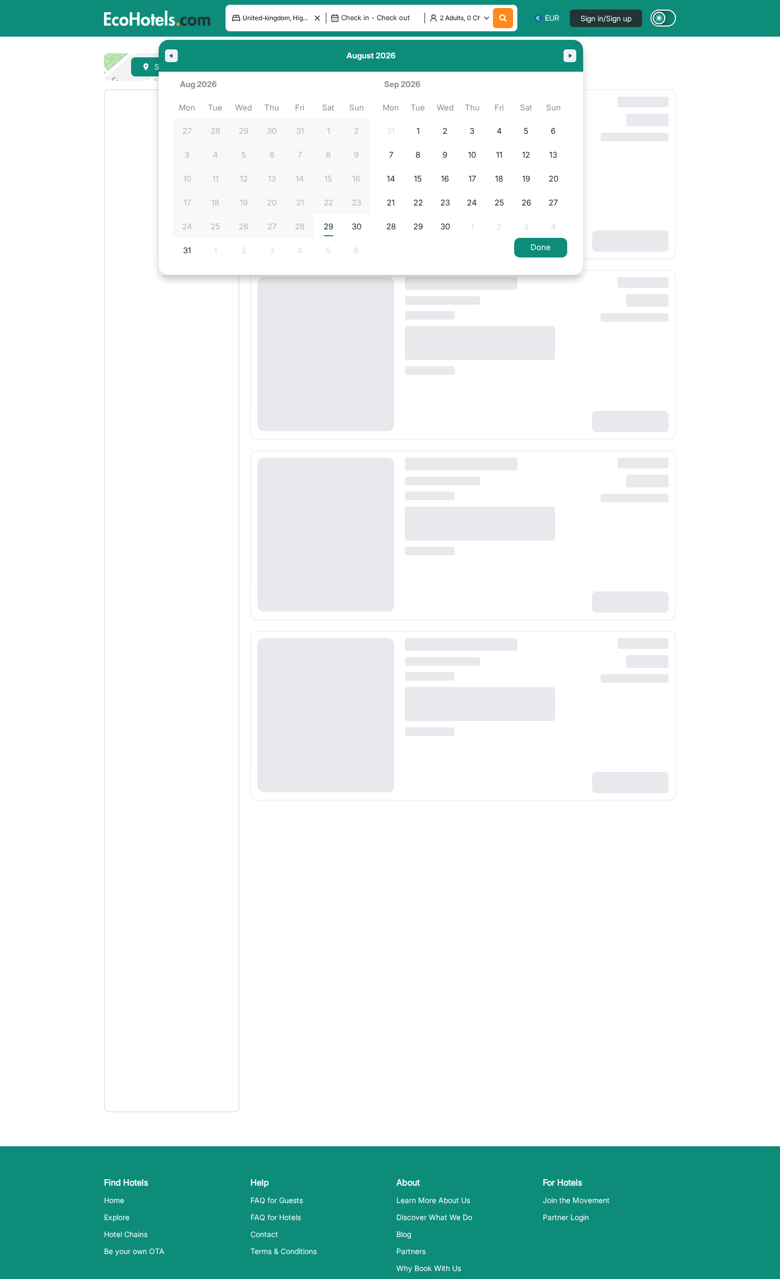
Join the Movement (576, 1200)
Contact (264, 1234)
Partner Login (566, 1217)
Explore (116, 1217)
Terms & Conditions (283, 1251)
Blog (403, 1234)
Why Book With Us (428, 1268)
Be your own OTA (134, 1251)
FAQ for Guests (276, 1200)
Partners (411, 1251)
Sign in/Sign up (605, 18)
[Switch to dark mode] (663, 18)
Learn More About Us (433, 1200)
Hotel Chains (126, 1234)
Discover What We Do (434, 1217)
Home (114, 1200)
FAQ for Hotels (275, 1217)
